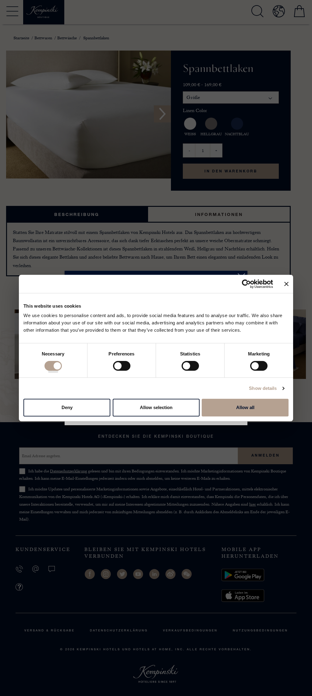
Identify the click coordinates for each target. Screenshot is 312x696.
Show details (263, 388)
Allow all (245, 407)
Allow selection (156, 407)
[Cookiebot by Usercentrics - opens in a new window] (246, 283)
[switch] (121, 368)
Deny (67, 407)
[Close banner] (286, 284)
